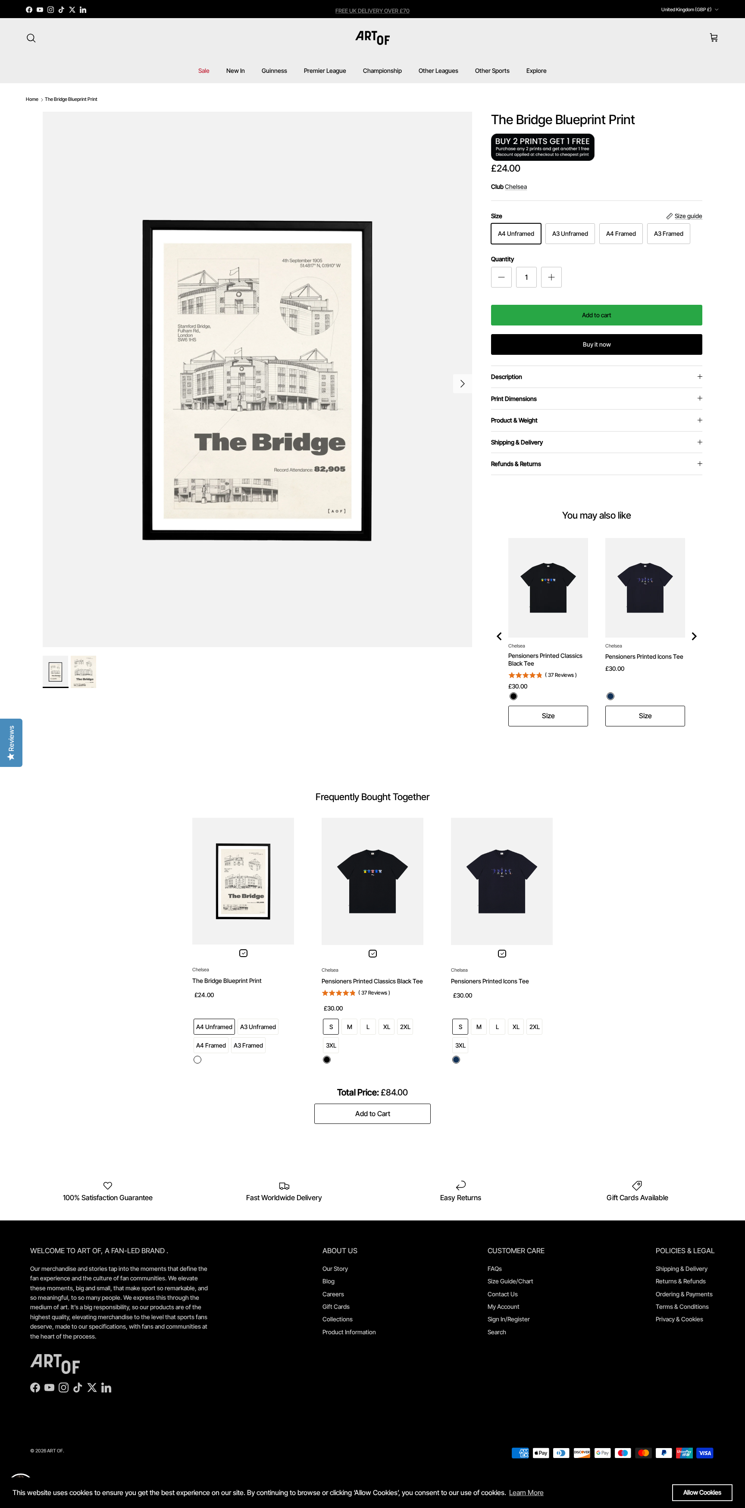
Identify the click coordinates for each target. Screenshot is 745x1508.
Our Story (335, 1268)
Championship (382, 70)
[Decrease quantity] (501, 277)
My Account (504, 1306)
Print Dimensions (514, 398)
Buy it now (597, 344)
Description (506, 376)
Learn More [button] (526, 1492)
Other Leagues (438, 70)
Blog (328, 1281)
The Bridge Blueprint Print (71, 99)
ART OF (55, 1451)
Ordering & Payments (684, 1294)
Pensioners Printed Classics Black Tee (545, 659)
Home (32, 99)
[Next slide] (693, 636)
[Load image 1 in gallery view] (258, 379)
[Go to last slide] (499, 636)
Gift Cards (336, 1306)
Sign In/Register (509, 1319)
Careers (333, 1294)
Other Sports (492, 70)
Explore (536, 70)
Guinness (274, 70)
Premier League (325, 70)
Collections (337, 1319)
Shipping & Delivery (517, 442)
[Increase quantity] (551, 277)
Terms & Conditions (682, 1306)
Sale (204, 70)
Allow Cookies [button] (702, 1492)
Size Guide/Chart (510, 1281)
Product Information (349, 1332)
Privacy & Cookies (679, 1319)
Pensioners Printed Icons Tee (644, 656)
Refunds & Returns (516, 463)
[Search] (31, 38)
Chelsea (516, 186)
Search (497, 1332)
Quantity (502, 259)
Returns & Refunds (681, 1281)
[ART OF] (372, 38)
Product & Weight (514, 420)
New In (235, 70)
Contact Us (503, 1294)
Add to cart (596, 315)
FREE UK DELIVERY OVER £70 (372, 9)
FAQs (495, 1268)
